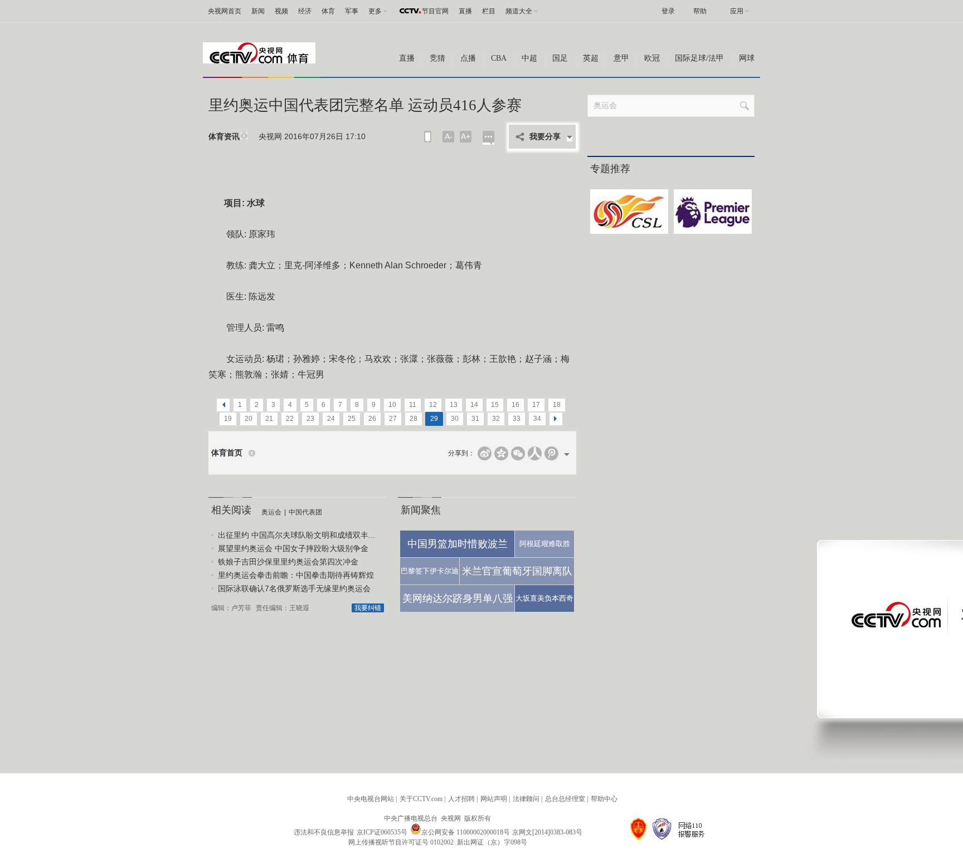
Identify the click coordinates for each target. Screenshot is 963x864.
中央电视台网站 (370, 799)
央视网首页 (224, 11)
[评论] (488, 138)
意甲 (621, 58)
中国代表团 (305, 512)
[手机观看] (427, 137)
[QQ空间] (501, 453)
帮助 (700, 11)
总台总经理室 (565, 799)
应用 (736, 11)
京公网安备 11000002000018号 (465, 832)
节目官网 (435, 11)
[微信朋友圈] (518, 453)
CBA (499, 58)
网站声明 (493, 799)
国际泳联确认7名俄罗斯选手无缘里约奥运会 (294, 588)
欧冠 (652, 58)
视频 (281, 11)
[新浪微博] (485, 453)
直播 (465, 11)
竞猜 (437, 58)
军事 (351, 11)
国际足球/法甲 (699, 58)
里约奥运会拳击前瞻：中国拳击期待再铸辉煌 (296, 575)
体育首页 (226, 453)
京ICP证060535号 (382, 832)
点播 (468, 58)
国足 (560, 58)
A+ (465, 136)
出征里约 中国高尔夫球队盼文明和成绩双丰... (296, 535)
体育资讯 (224, 136)
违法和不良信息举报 (324, 832)
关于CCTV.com (421, 799)
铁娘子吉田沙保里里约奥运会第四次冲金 (288, 561)
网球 (747, 58)
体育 (328, 11)
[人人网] (535, 453)
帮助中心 (604, 799)
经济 (305, 11)
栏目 (488, 11)
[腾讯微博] (551, 453)
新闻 (258, 11)
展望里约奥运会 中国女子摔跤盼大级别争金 (293, 548)
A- (449, 136)
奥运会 (271, 512)
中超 (529, 58)
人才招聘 (461, 799)
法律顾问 (526, 799)
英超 (591, 58)
